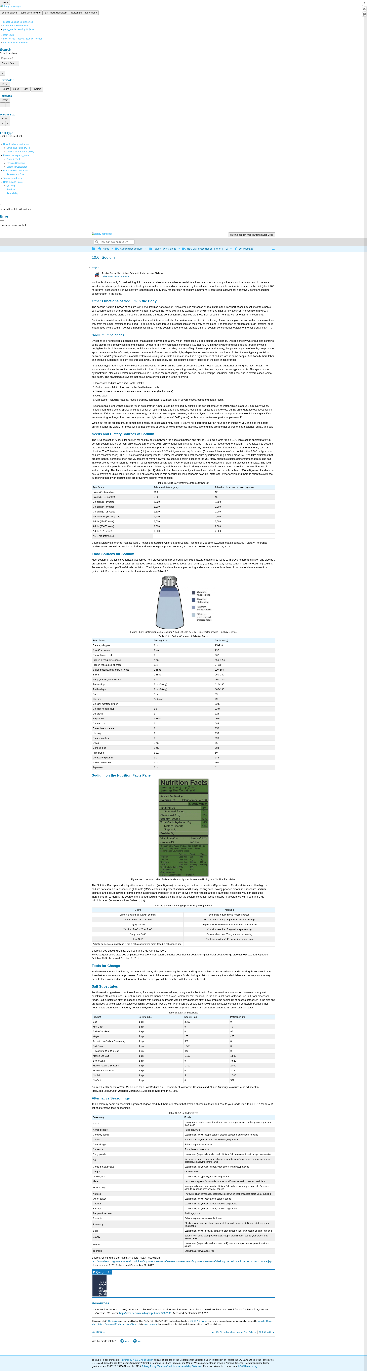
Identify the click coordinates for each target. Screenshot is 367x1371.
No (138, 1341)
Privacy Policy (149, 1366)
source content (150, 1324)
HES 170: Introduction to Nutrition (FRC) (208, 249)
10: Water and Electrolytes (252, 249)
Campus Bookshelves (131, 249)
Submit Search (9, 63)
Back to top (97, 1332)
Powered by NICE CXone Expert (137, 1360)
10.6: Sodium (112, 1321)
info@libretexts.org (247, 1366)
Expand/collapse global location (273, 248)
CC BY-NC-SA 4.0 (198, 1321)
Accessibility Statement (190, 1366)
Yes (127, 1341)
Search (97, 242)
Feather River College (165, 249)
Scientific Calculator (16, 167)
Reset (5, 84)
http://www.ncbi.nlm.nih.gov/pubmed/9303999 (145, 1313)
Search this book (8, 53)
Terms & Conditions (167, 1366)
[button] (11, 189)
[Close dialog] (2, 220)
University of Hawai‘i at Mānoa (115, 276)
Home (106, 249)
